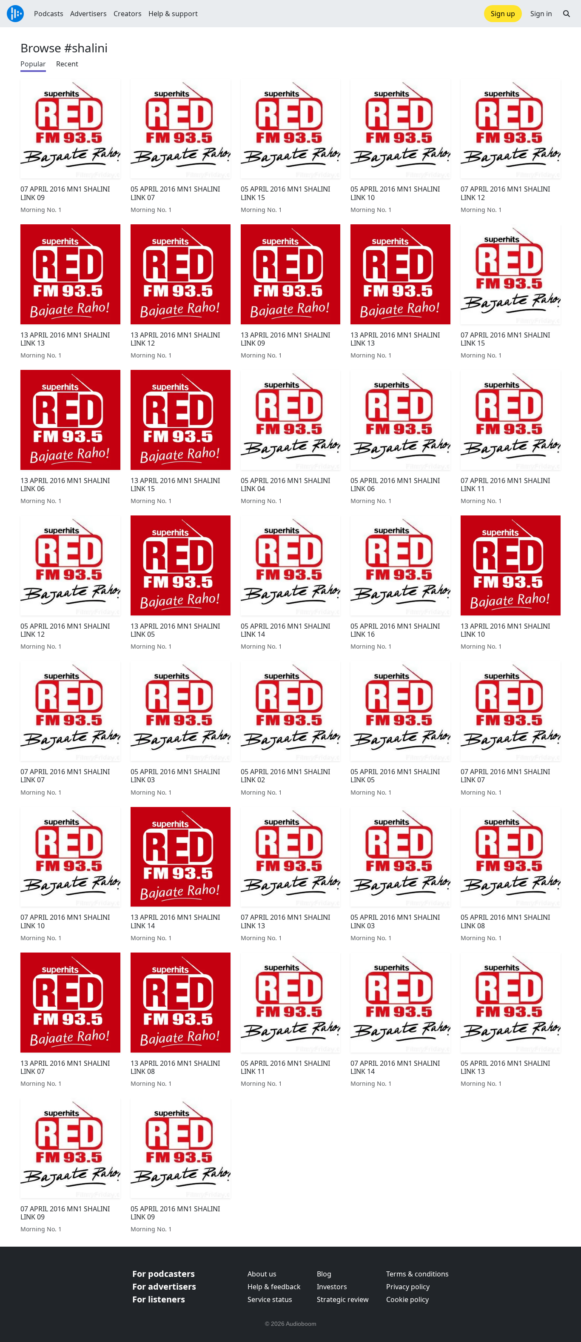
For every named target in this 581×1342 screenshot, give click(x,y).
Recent (67, 64)
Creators (128, 13)
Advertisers (88, 13)
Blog (324, 1274)
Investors (332, 1286)
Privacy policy (408, 1286)
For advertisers (164, 1286)
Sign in (541, 13)
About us (262, 1274)
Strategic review (343, 1299)
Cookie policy (407, 1299)
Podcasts (48, 13)
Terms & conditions (417, 1274)
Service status (270, 1299)
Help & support (173, 13)
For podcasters (163, 1273)
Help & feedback (274, 1286)
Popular (33, 64)
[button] (566, 13)
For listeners (158, 1299)
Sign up (503, 13)
